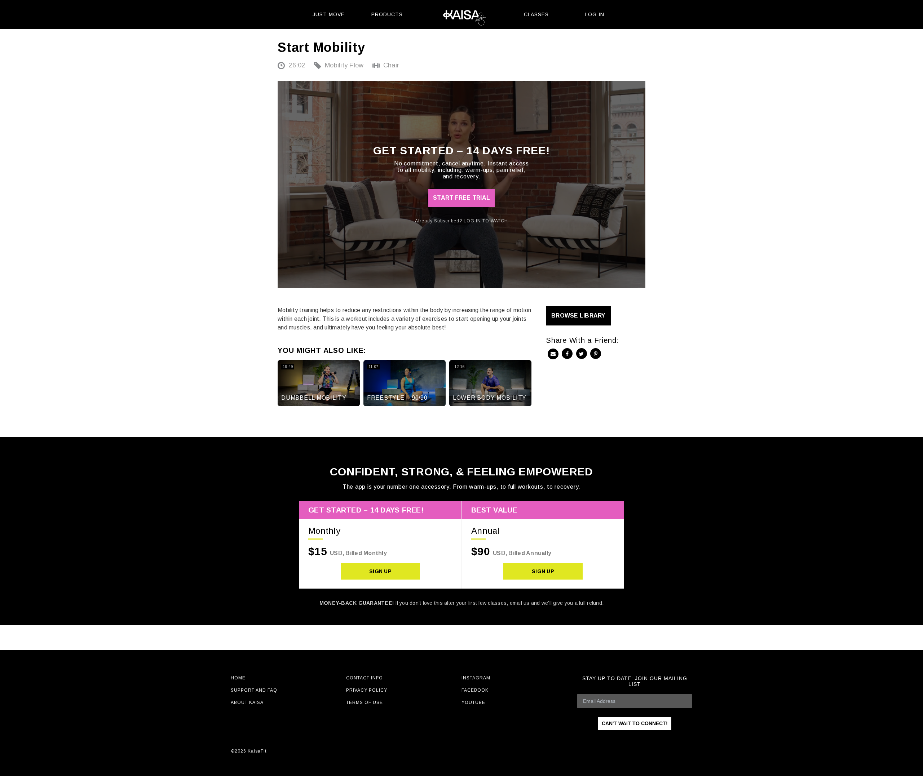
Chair (391, 65)
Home (238, 677)
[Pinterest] (595, 353)
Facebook (475, 690)
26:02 (296, 65)
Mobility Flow (344, 65)
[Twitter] (581, 353)
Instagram (476, 677)
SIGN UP (380, 571)
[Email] (553, 354)
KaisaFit (461, 14)
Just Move (329, 14)
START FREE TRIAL (461, 198)
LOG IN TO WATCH (486, 220)
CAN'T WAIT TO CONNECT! (635, 723)
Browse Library (578, 315)
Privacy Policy (366, 690)
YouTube (473, 702)
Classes (536, 14)
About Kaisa (247, 702)
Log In (594, 14)
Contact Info (364, 677)
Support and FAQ (254, 690)
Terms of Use (364, 702)
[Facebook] (567, 353)
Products (387, 14)
